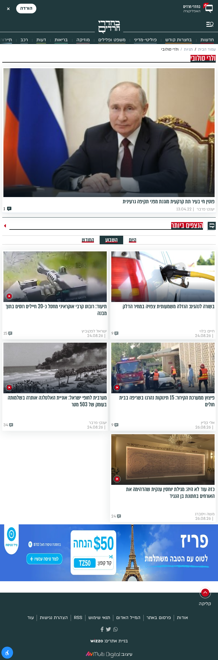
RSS (78, 618)
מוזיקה (83, 40)
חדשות (207, 40)
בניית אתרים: (116, 641)
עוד (30, 618)
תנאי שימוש (99, 618)
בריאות (61, 40)
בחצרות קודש (178, 40)
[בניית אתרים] (96, 641)
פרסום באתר (158, 618)
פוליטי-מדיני (145, 40)
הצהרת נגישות (54, 618)
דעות (41, 40)
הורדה (26, 8)
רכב (24, 40)
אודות (182, 618)
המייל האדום (128, 618)
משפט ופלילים (111, 40)
